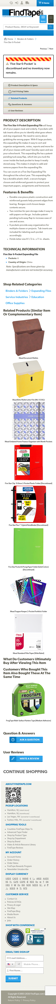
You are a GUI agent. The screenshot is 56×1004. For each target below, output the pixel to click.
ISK (47, 882)
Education (37, 297)
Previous (43, 49)
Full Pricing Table (20, 92)
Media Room (13, 914)
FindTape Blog (13, 911)
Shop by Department (16, 838)
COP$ (22, 882)
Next (51, 49)
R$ (7, 882)
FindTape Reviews (15, 848)
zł (44, 885)
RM (23, 885)
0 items (45, 3)
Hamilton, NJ (13, 810)
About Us (11, 917)
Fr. (11, 882)
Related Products (19, 98)
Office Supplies (15, 303)
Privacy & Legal (14, 905)
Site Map (11, 908)
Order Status (12, 863)
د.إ (34, 879)
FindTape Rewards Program (19, 866)
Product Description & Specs (24, 85)
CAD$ (15, 879)
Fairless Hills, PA (14, 820)
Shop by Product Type (17, 835)
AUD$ (46, 879)
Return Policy (14, 1000)
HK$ (8, 885)
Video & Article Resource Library (21, 845)
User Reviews (16, 111)
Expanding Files (41, 290)
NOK (28, 885)
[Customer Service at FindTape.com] (11, 3)
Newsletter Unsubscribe (17, 869)
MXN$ (25, 879)
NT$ (25, 888)
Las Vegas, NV (13, 817)
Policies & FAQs (14, 902)
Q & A (21, 105)
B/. (41, 885)
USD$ (8, 879)
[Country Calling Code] (10, 964)
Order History (13, 860)
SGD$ (12, 888)
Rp (36, 882)
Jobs (9, 921)
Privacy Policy (29, 1000)
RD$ (32, 882)
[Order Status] (27, 3)
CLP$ (16, 882)
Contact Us (12, 899)
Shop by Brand (13, 841)
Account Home (14, 857)
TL (21, 888)
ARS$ (38, 879)
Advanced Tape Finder (17, 832)
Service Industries (17, 297)
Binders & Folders (25, 39)
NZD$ (35, 885)
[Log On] (16, 3)
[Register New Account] (21, 3)
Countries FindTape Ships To (20, 829)
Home (10, 39)
